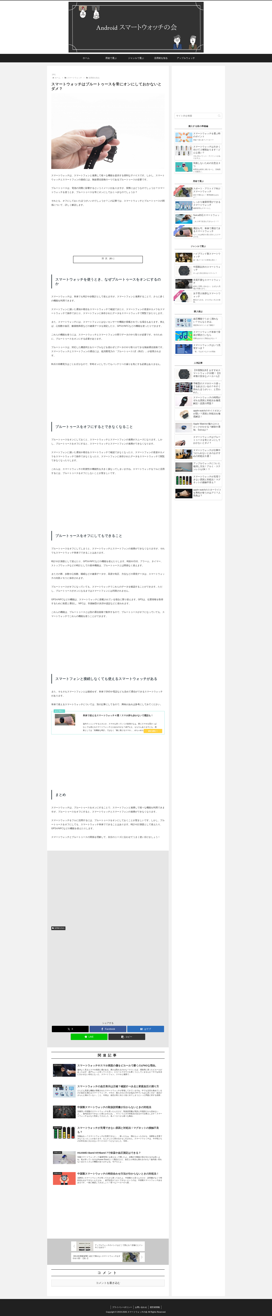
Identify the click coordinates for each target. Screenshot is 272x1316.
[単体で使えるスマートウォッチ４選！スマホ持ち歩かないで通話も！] (65, 719)
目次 (105, 258)
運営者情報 (155, 1307)
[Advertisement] (108, 231)
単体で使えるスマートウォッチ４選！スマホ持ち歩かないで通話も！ (118, 715)
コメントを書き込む (108, 1282)
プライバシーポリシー (122, 1307)
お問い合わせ (141, 1307)
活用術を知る (59, 928)
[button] (126, 1037)
